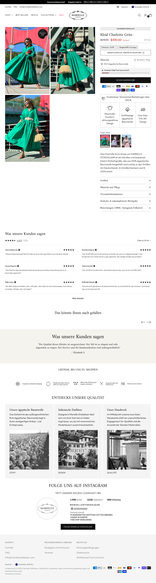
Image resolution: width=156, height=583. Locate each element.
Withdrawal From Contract (90, 557)
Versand (48, 552)
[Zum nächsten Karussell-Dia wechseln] (149, 322)
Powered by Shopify (13, 574)
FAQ (7, 552)
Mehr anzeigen (78, 298)
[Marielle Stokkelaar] (78, 15)
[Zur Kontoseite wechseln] (144, 15)
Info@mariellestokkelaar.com (20, 557)
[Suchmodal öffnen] (139, 15)
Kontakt (9, 547)
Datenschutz (83, 552)
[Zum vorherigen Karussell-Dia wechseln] (143, 322)
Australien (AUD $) (141, 7)
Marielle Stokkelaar (30, 568)
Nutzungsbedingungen (88, 547)
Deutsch (124, 7)
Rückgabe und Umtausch (56, 547)
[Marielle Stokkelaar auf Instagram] (118, 7)
